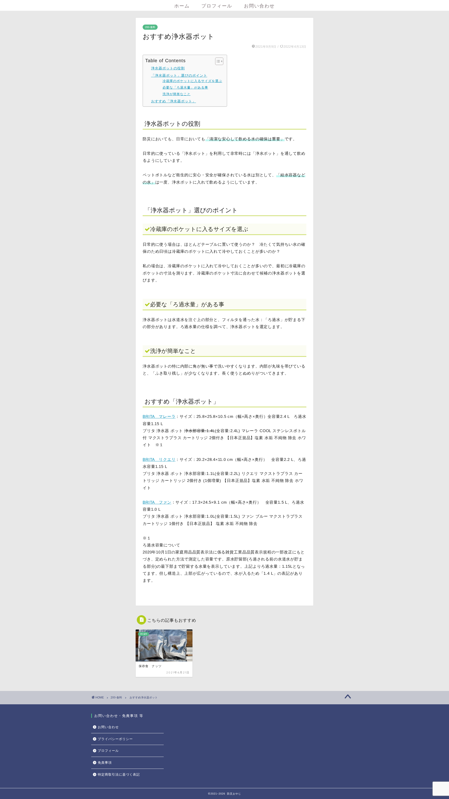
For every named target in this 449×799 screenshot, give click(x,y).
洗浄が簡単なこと (177, 94)
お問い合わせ (259, 6)
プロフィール (216, 6)
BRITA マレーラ (159, 416)
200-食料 (150, 27)
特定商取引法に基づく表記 (119, 774)
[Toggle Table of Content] (217, 61)
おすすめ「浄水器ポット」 (173, 101)
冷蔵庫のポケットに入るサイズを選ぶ (192, 81)
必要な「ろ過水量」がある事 (185, 87)
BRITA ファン (157, 502)
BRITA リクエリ (159, 459)
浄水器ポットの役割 (168, 68)
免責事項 (105, 762)
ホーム (182, 6)
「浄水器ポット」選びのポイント (179, 75)
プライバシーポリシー (115, 739)
